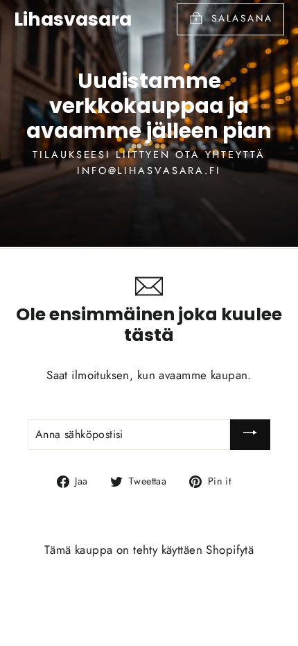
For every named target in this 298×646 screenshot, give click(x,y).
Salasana (242, 18)
